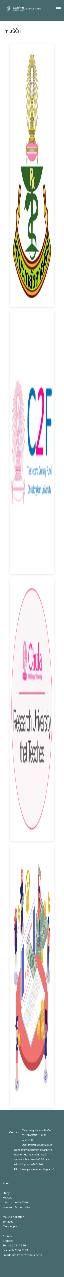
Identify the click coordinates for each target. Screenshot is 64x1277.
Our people (10, 1226)
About (6, 1183)
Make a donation (13, 1217)
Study (6, 1193)
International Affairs (15, 1202)
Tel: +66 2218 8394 (15, 1245)
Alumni (7, 1236)
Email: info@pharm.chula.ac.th (37, 1145)
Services (8, 1221)
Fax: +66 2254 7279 (15, 1250)
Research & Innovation (17, 1207)
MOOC (7, 1197)
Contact (8, 1240)
